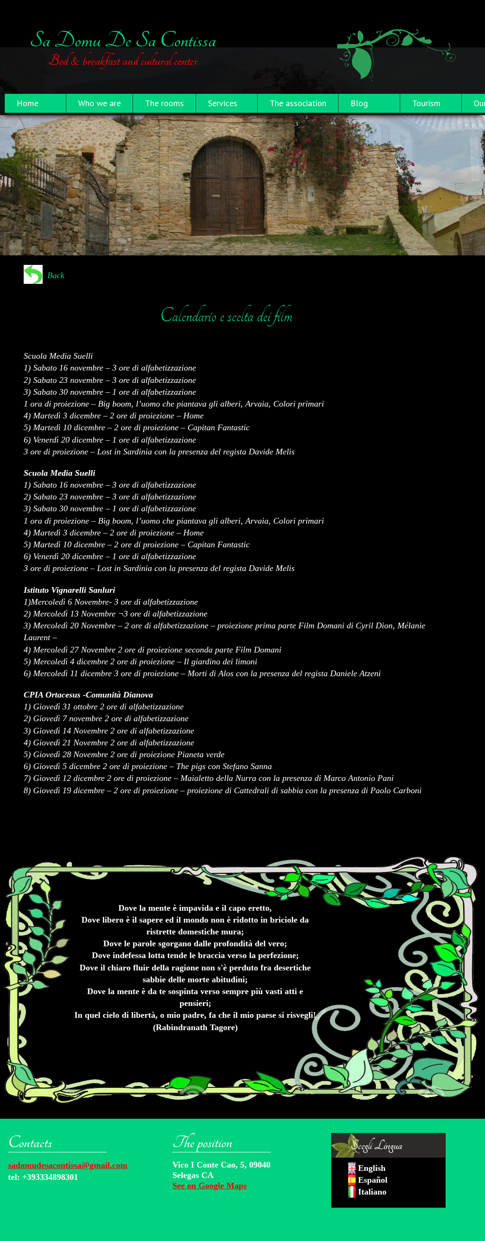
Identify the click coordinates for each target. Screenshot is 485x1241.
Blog (359, 103)
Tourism (426, 103)
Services (222, 103)
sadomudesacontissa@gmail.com (67, 1165)
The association (297, 103)
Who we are (99, 103)
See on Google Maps (209, 1185)
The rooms (164, 103)
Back (55, 275)
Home (27, 103)
